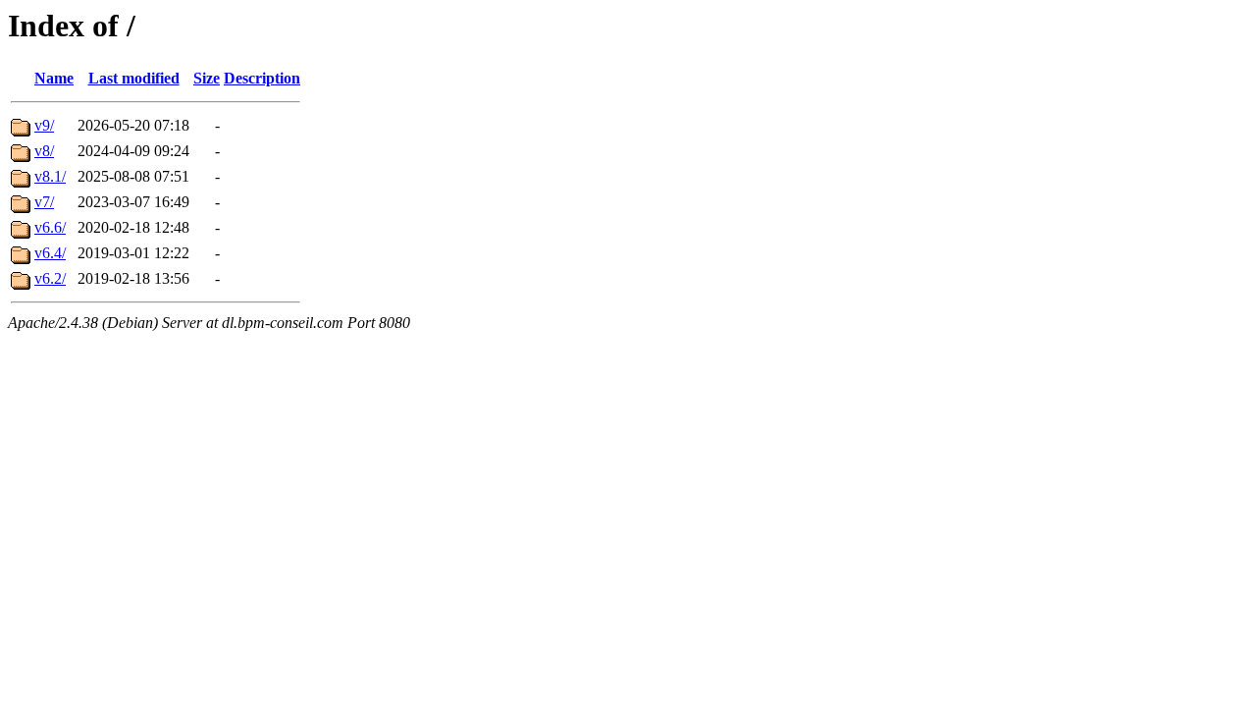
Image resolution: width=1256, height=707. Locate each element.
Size (206, 78)
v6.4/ (50, 253)
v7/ (44, 201)
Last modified (134, 78)
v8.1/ (50, 176)
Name (54, 78)
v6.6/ (50, 227)
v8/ (44, 150)
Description (262, 78)
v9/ (44, 125)
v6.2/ (50, 278)
